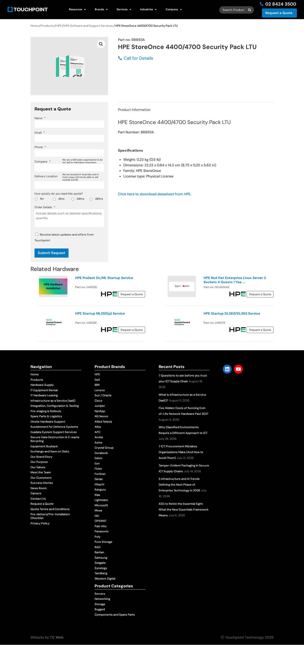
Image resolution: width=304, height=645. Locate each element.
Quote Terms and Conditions (50, 509)
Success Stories (41, 483)
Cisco (98, 401)
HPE (59, 26)
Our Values (37, 467)
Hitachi (99, 484)
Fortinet (100, 474)
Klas (97, 495)
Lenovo (100, 390)
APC (97, 432)
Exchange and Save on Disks (49, 451)
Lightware (101, 500)
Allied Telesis (103, 421)
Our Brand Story (41, 457)
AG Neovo (101, 416)
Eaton (98, 458)
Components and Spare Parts (115, 615)
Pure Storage (103, 542)
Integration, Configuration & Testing (54, 406)
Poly (97, 537)
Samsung (101, 558)
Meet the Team (40, 472)
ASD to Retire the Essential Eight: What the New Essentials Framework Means (184, 509)
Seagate (100, 563)
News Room (38, 488)
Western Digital (105, 578)
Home (34, 26)
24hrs (80, 199)
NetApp (100, 411)
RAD (97, 547)
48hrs (99, 199)
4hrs (61, 199)
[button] (101, 44)
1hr (42, 199)
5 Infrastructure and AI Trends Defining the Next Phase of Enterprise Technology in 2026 (179, 484)
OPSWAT (100, 521)
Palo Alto (101, 526)
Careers (35, 493)
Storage (100, 604)
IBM (97, 385)
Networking (102, 599)
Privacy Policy (39, 523)
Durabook (101, 453)
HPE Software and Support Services (88, 26)
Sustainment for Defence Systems (54, 427)
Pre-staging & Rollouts (45, 411)
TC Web (56, 637)
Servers (100, 594)
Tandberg (101, 573)
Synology (101, 568)
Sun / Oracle (103, 395)
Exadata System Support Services (53, 432)
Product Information (134, 109)
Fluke (98, 468)
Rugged (100, 609)
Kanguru (100, 489)
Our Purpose (39, 462)
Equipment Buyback (44, 446)
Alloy (98, 427)
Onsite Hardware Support (47, 421)
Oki (97, 516)
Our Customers (41, 478)
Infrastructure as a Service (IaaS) (52, 401)
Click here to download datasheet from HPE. (154, 194)
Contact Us (38, 499)
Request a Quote (278, 13)
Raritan (99, 552)
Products (47, 26)
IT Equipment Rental (44, 390)
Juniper (100, 406)
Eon (97, 463)
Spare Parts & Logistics (46, 416)
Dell (97, 380)
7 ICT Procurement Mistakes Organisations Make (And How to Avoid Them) (181, 452)
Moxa (98, 510)
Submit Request (51, 252)
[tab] (134, 109)
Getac (99, 479)
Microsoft (101, 505)
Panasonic (102, 531)
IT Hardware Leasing (44, 395)
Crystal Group (104, 448)
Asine (98, 442)
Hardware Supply (42, 385)
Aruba (99, 437)
